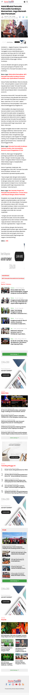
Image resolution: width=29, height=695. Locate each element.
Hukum (12, 288)
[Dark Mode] (25, 2)
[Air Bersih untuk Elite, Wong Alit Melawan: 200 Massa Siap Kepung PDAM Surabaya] (5, 342)
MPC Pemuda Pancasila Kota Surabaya (13, 278)
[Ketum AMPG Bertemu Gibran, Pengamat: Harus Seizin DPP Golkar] (21, 656)
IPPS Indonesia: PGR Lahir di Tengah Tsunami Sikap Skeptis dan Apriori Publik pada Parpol (13, 636)
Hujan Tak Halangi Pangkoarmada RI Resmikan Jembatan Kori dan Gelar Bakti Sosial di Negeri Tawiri (19, 313)
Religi (13, 16)
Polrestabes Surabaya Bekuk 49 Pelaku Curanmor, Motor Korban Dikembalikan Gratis (19, 574)
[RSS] (23, 684)
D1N (7, 241)
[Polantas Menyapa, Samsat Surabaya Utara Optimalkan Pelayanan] (6, 568)
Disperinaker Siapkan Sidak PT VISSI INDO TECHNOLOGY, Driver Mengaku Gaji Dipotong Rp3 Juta (13, 416)
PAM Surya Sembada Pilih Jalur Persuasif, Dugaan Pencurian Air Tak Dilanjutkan (12, 422)
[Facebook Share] (20, 17)
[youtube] (16, 684)
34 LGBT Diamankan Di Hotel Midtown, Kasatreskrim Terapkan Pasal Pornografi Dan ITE (18, 560)
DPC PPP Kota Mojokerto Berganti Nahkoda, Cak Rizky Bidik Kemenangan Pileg (6, 663)
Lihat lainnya (14, 354)
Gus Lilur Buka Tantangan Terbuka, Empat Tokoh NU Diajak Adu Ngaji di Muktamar (15, 486)
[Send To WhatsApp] (27, 17)
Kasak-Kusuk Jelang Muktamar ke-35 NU (16, 470)
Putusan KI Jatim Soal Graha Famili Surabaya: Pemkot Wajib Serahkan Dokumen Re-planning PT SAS (14, 433)
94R (10, 16)
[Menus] (2, 1)
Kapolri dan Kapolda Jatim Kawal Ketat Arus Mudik (18, 553)
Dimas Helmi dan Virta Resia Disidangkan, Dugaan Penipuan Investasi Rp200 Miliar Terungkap (19, 292)
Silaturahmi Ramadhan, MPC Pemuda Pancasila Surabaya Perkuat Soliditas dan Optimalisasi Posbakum (14, 76)
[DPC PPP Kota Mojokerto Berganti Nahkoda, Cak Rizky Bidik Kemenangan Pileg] (7, 657)
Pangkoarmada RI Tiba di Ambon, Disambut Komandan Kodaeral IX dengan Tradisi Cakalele (19, 323)
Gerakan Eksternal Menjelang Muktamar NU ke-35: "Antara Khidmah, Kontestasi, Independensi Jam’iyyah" (16, 475)
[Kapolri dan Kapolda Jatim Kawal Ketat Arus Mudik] (6, 554)
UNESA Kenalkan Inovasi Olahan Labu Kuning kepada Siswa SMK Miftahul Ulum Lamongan (16, 481)
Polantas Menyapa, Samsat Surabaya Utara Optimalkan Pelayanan (18, 567)
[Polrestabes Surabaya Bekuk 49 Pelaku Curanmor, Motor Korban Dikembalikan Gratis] (6, 575)
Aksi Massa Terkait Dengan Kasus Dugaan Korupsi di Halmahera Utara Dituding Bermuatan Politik (21, 650)
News (12, 339)
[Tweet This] (23, 17)
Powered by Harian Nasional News (14, 689)
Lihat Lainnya (14, 438)
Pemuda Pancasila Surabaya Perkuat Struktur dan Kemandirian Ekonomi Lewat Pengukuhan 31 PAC (14, 148)
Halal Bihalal (5, 275)
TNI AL (12, 298)
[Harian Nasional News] (8, 1)
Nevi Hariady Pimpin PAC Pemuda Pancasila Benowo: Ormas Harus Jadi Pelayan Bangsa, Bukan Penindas (14, 192)
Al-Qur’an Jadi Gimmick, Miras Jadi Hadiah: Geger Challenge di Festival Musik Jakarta (13, 410)
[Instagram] (13, 684)
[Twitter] (9, 684)
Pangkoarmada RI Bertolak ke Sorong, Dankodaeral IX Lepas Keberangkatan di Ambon (19, 302)
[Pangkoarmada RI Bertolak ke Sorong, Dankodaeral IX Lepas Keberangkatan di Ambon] (5, 301)
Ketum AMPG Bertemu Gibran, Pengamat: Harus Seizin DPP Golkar (20, 662)
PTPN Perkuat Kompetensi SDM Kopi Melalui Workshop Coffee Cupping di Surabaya (13, 427)
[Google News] (19, 684)
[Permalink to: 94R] (2, 17)
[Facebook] (6, 684)
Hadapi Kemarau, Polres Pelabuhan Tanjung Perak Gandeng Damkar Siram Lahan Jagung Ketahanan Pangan (13, 547)
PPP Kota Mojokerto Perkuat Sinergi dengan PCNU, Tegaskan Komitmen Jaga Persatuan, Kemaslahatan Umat (7, 649)
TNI (11, 328)
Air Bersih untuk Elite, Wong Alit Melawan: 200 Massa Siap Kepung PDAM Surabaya (19, 343)
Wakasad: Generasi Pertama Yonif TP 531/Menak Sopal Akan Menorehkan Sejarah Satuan (18, 334)
